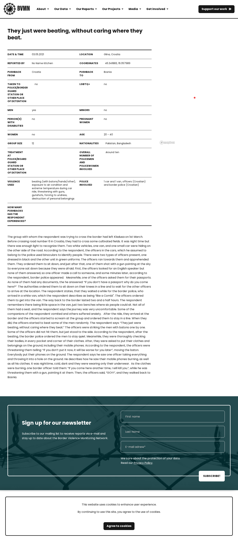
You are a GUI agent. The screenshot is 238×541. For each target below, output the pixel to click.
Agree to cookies (119, 526)
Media (133, 9)
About (41, 9)
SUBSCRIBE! (211, 476)
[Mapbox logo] (167, 143)
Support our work (214, 9)
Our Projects (111, 9)
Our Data (61, 9)
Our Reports (85, 9)
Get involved (155, 9)
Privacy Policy (143, 463)
